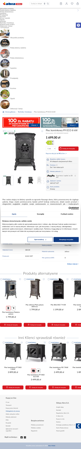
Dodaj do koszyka (68, 148)
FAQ (7, 420)
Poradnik (8, 423)
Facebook (21, 437)
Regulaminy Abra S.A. (62, 413)
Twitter (25, 437)
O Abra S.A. (59, 416)
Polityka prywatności (37, 425)
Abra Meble (51, 445)
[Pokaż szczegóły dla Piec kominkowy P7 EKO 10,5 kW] (35, 351)
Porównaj (10, 131)
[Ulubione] (72, 3)
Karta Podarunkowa (62, 428)
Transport (8, 405)
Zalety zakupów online (12, 414)
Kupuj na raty (60, 419)
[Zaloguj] (66, 3)
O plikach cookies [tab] (67, 214)
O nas (7, 402)
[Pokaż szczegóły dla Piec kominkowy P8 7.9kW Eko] (58, 351)
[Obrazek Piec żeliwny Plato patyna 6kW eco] (34, 288)
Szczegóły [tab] (40, 214)
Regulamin (34, 431)
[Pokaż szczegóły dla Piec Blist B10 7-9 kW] (58, 288)
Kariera (58, 422)
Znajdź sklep (60, 407)
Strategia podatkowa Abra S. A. (65, 425)
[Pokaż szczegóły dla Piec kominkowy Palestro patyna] (11, 288)
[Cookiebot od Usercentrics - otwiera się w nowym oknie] (70, 208)
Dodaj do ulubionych (42, 131)
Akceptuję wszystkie (66, 239)
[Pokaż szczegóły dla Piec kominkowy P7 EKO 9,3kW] (12, 351)
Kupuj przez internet (12, 408)
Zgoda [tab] (14, 214)
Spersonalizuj (39, 239)
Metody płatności (11, 417)
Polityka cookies (36, 428)
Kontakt (8, 426)
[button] (78, 25)
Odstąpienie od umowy (13, 411)
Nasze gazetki (60, 431)
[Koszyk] (77, 3)
